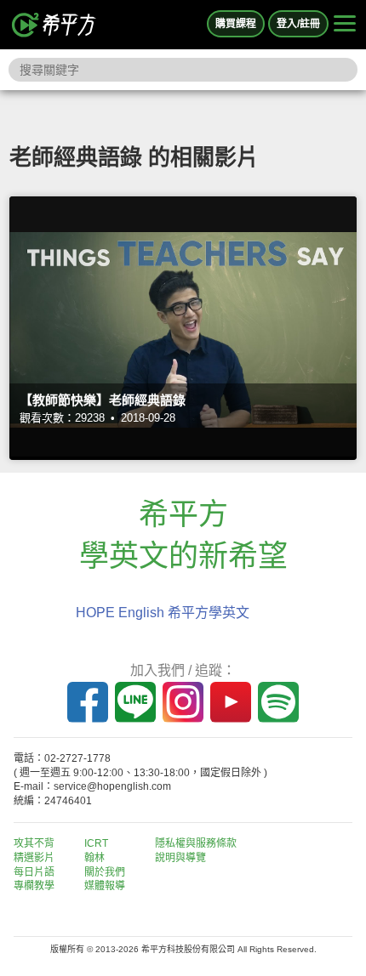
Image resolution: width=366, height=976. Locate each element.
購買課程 (235, 24)
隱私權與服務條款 (196, 843)
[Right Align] (345, 25)
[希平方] (54, 24)
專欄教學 (34, 886)
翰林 (94, 858)
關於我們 (104, 872)
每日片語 (34, 872)
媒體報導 (104, 886)
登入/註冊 (298, 24)
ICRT (96, 843)
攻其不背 (34, 843)
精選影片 (34, 858)
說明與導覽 (180, 858)
